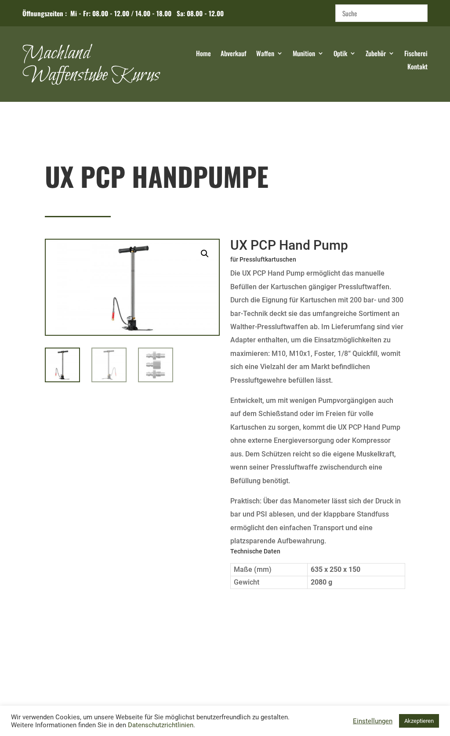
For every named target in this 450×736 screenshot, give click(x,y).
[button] (205, 254)
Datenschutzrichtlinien (160, 725)
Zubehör (376, 54)
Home (203, 54)
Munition (304, 54)
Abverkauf (234, 54)
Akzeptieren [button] (419, 721)
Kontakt (417, 67)
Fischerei (416, 54)
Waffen (265, 54)
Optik (340, 54)
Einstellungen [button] (372, 721)
